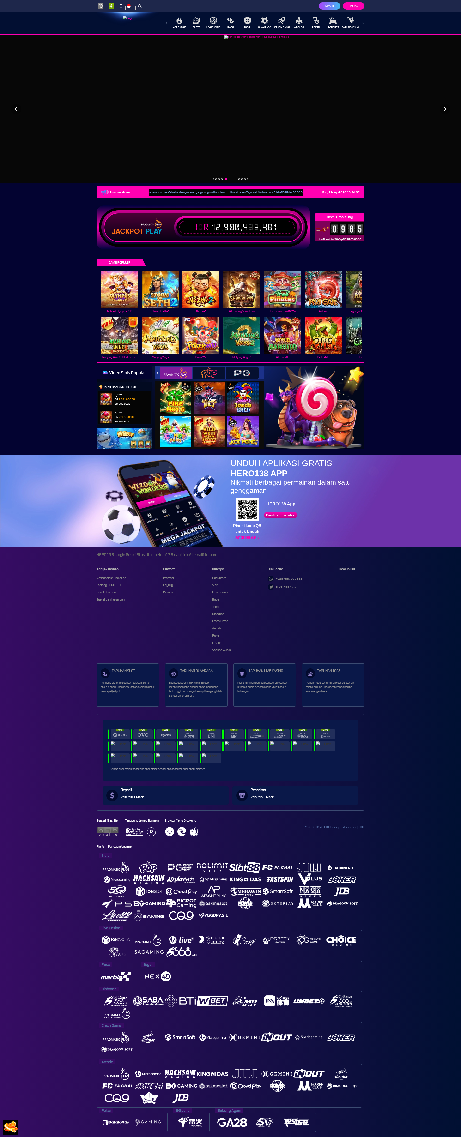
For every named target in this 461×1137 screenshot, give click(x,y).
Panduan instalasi (281, 515)
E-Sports (333, 27)
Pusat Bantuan (106, 592)
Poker (316, 27)
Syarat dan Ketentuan (111, 599)
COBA (178, 393)
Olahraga (264, 27)
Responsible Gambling (111, 578)
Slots (196, 27)
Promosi (168, 578)
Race (230, 27)
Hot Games (179, 27)
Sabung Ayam (350, 27)
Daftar (353, 6)
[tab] (176, 373)
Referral (168, 592)
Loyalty (168, 585)
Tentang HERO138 (109, 585)
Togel (247, 27)
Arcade (299, 27)
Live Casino (213, 27)
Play (154, 231)
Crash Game (282, 27)
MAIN (122, 289)
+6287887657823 (289, 579)
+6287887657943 (289, 587)
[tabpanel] (230, 108)
